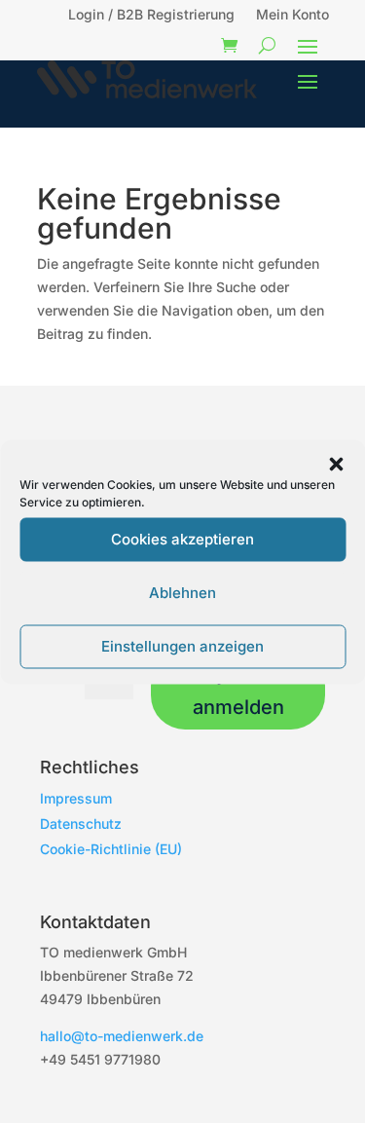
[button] (336, 463)
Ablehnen (182, 592)
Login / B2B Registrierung (151, 15)
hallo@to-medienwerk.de (121, 1036)
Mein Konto (292, 15)
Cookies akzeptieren (182, 539)
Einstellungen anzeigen (182, 646)
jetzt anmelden (238, 690)
